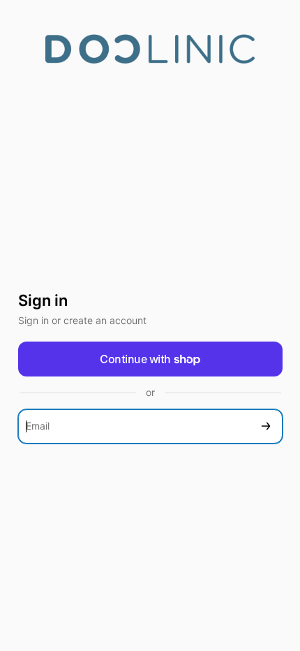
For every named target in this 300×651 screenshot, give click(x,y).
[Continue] (266, 426)
